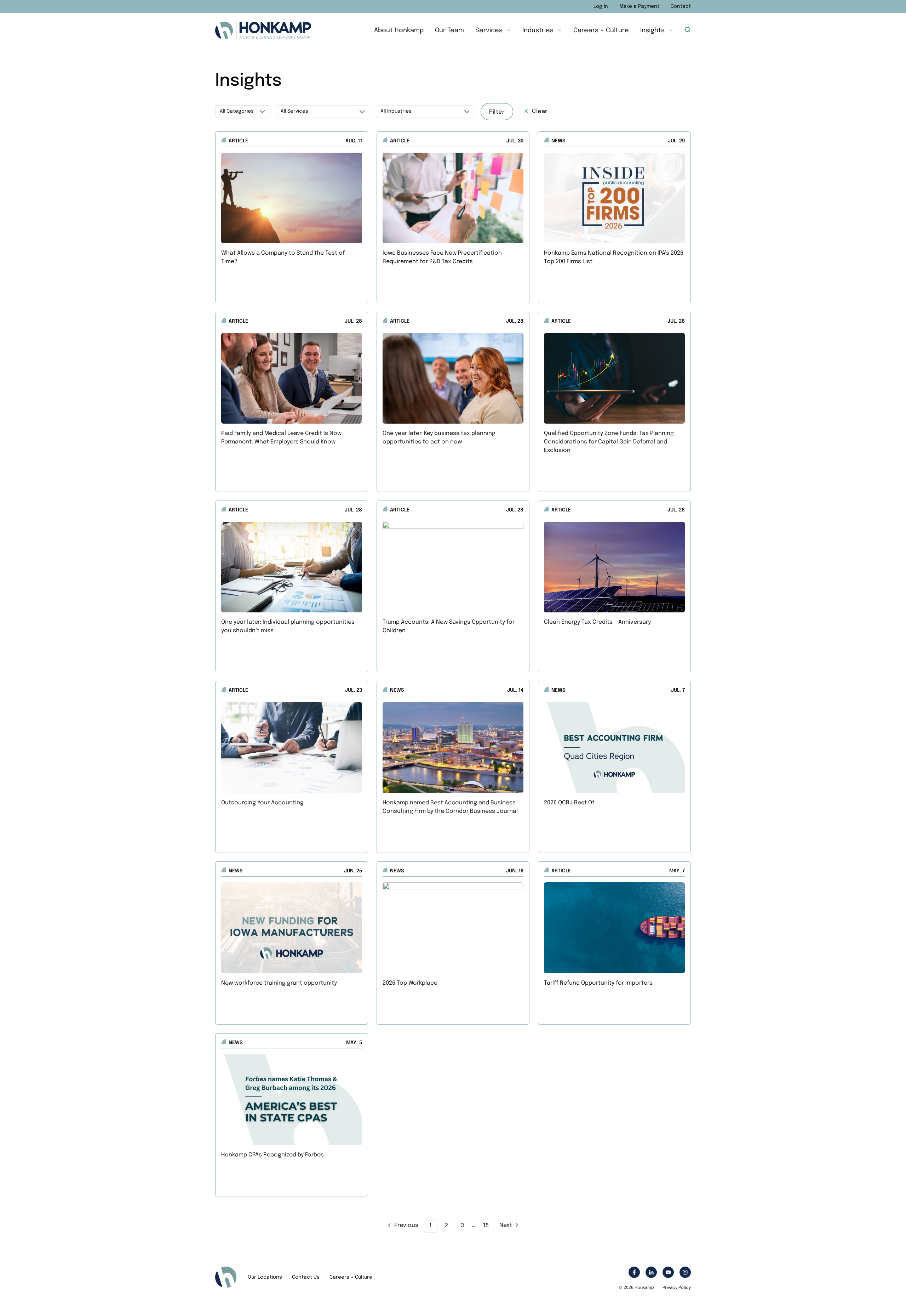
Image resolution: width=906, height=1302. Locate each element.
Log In (601, 6)
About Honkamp (399, 30)
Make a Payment (639, 6)
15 (486, 1226)
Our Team (449, 30)
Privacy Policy (677, 1288)
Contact (681, 6)
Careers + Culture (601, 30)
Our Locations (265, 1277)
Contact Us (306, 1277)
